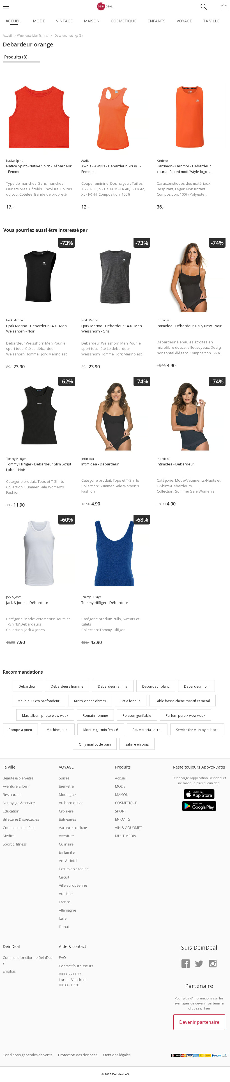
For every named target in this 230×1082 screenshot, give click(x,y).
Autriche (66, 893)
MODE (120, 786)
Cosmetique (123, 21)
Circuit (64, 877)
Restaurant (12, 794)
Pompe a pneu (20, 730)
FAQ (62, 957)
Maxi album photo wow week (45, 715)
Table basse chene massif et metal (182, 701)
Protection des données (77, 1054)
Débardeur (27, 686)
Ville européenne (73, 885)
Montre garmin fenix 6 (100, 730)
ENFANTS (122, 819)
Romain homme (95, 715)
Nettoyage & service (19, 802)
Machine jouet (58, 730)
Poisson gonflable (137, 715)
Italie (62, 918)
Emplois (9, 971)
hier (207, 1008)
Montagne (67, 794)
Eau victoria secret (147, 730)
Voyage (184, 21)
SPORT (120, 811)
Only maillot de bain (95, 744)
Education (11, 811)
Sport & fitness (15, 844)
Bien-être (66, 786)
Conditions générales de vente (27, 1054)
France (64, 901)
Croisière (66, 811)
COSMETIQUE (126, 802)
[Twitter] (199, 964)
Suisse (64, 778)
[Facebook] (185, 964)
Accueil (14, 21)
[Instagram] (212, 964)
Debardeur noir (196, 686)
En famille (67, 852)
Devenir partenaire (199, 1022)
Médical (9, 835)
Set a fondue (131, 701)
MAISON (121, 794)
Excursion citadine (74, 868)
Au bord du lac (71, 802)
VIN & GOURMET (128, 827)
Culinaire (66, 844)
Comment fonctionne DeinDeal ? (28, 960)
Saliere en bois (137, 744)
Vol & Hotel (68, 860)
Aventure (66, 835)
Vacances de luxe (73, 827)
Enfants (156, 21)
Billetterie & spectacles (21, 819)
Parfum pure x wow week (185, 715)
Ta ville (211, 21)
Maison (92, 21)
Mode (39, 21)
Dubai (64, 926)
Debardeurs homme (67, 686)
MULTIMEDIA (125, 835)
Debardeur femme (113, 686)
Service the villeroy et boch (197, 730)
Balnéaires (67, 819)
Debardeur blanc (155, 686)
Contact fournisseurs (76, 965)
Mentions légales (116, 1054)
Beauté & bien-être (18, 778)
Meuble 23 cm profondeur (38, 701)
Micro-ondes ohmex (90, 701)
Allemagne (67, 910)
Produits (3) (15, 57)
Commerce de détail (19, 827)
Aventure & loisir (16, 786)
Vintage (64, 21)
